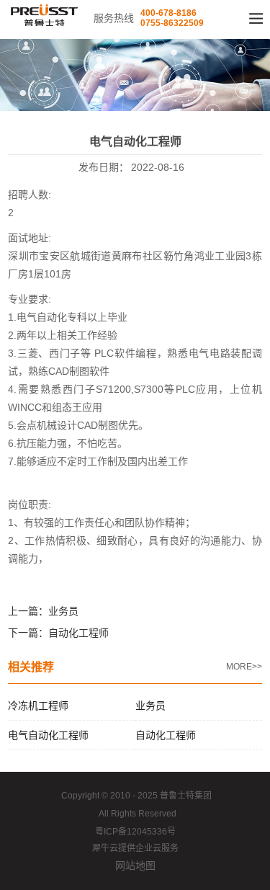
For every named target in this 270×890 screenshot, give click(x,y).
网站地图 (135, 865)
